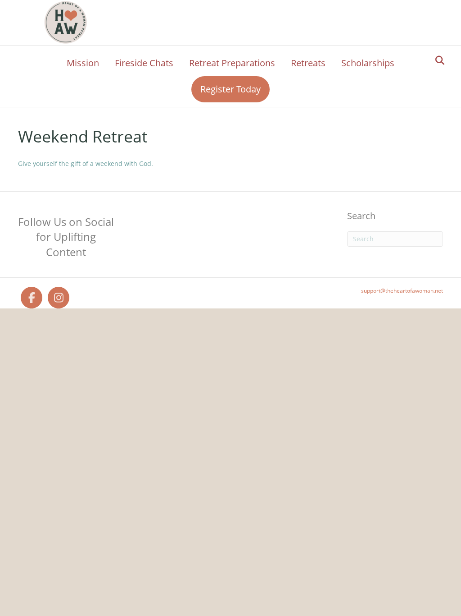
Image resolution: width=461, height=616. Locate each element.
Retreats (308, 63)
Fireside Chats (144, 63)
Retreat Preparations (232, 63)
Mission (83, 63)
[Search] (437, 60)
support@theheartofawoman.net (402, 290)
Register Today (230, 89)
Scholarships (367, 63)
